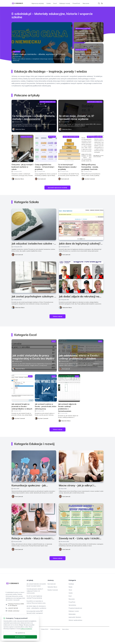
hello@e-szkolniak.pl (13, 611)
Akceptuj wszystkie (20, 637)
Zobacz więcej (57, 316)
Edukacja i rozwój (64, 3)
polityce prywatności (26, 628)
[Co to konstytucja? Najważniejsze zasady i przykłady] (69, 148)
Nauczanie (86, 3)
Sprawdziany (72, 605)
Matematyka (72, 614)
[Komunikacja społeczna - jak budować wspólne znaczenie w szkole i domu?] (34, 466)
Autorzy (51, 580)
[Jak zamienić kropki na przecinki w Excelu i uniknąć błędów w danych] (23, 388)
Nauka (70, 587)
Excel (55, 3)
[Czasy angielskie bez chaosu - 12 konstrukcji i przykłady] (46, 148)
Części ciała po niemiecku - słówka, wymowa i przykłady (39, 54)
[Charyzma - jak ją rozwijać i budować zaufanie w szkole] (23, 148)
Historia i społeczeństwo (75, 620)
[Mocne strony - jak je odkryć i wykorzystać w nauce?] (81, 466)
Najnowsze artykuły (38, 3)
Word (70, 590)
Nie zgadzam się (20, 633)
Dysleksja (71, 584)
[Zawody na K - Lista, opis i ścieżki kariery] (81, 519)
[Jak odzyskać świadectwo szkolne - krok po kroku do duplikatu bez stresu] (34, 224)
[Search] (99, 3)
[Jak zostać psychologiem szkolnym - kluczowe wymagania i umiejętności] (34, 277)
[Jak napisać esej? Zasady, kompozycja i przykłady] (89, 32)
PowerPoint (76, 3)
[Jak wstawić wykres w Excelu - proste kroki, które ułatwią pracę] (46, 388)
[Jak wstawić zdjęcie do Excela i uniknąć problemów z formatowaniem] (69, 388)
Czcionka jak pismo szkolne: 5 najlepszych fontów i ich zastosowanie (35, 591)
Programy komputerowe (75, 608)
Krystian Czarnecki (53, 590)
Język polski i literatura (75, 617)
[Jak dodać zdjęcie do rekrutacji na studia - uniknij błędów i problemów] (81, 277)
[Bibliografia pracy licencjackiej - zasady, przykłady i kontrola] (92, 148)
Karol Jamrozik (19, 254)
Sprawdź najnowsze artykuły (57, 187)
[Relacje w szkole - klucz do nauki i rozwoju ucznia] (34, 519)
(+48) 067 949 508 (13, 608)
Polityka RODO (44, 629)
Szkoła (48, 3)
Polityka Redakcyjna (55, 629)
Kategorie (72, 580)
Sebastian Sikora (20, 129)
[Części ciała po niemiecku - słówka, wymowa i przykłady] (42, 42)
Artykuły (30, 580)
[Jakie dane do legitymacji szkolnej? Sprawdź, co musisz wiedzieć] (81, 224)
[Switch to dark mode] (101, 3)
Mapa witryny (65, 629)
